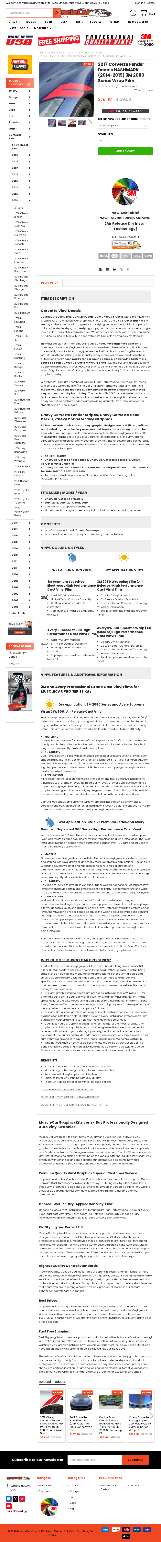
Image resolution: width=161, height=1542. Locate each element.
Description (50, 282)
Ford (48, 22)
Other (114, 22)
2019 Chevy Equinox (21, 260)
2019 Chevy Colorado (21, 233)
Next (90, 123)
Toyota (95, 22)
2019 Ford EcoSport (20, 320)
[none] (66, 89)
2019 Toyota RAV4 (21, 491)
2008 (15, 587)
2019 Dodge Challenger (21, 278)
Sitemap (44, 1491)
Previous (43, 123)
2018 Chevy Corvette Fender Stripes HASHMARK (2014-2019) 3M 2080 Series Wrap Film (51, 1425)
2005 (15, 606)
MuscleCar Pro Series (18, 655)
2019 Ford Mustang (20, 356)
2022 (15, 181)
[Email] (108, 269)
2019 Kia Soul (22, 466)
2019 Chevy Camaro (21, 224)
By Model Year (138, 22)
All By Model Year (20, 146)
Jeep (64, 22)
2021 (15, 187)
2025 (15, 161)
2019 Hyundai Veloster (22, 410)
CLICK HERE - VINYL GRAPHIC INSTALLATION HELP (70, 1097)
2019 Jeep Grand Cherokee (20, 439)
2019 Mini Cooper (19, 473)
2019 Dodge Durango (21, 296)
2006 (15, 600)
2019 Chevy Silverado (21, 269)
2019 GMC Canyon (20, 383)
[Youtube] (8, 1506)
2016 (15, 535)
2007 (15, 593)
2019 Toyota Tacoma (21, 500)
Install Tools (18, 28)
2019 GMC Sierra (20, 392)
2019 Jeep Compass (20, 428)
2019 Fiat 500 (22, 312)
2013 (15, 555)
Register (150, 3)
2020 (15, 194)
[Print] (114, 269)
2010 (15, 574)
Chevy (13, 22)
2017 (15, 529)
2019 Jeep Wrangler (20, 459)
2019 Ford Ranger (20, 365)
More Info (41, 28)
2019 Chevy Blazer (21, 215)
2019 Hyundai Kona (22, 401)
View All (14, 663)
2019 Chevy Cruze (21, 251)
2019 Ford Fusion (20, 347)
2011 (14, 568)
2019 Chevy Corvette (21, 242)
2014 (15, 548)
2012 (15, 561)
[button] (20, 628)
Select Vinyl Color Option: (124, 119)
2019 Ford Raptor (20, 374)
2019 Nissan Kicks (21, 482)
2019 (15, 200)
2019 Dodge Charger (21, 287)
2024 (15, 168)
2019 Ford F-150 (21, 338)
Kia (78, 22)
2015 (15, 542)
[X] (121, 269)
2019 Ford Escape (20, 329)
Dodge (31, 22)
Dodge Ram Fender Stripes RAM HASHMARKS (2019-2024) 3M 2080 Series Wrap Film (110, 1425)
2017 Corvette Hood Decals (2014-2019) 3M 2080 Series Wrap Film (81, 1423)
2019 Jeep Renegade (20, 450)
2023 (15, 174)
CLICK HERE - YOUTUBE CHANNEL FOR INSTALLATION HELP (75, 1105)
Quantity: (105, 134)
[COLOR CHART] (125, 191)
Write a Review (143, 90)
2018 (15, 522)
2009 (15, 581)
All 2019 (18, 208)
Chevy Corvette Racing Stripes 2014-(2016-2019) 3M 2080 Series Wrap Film (140, 1423)
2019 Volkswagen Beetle (21, 511)
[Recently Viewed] (134, 13)
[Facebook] (101, 269)
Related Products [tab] (52, 1381)
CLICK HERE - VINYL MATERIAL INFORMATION (67, 1089)
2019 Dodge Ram (21, 305)
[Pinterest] (128, 269)
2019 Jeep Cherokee (20, 419)
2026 (15, 155)
